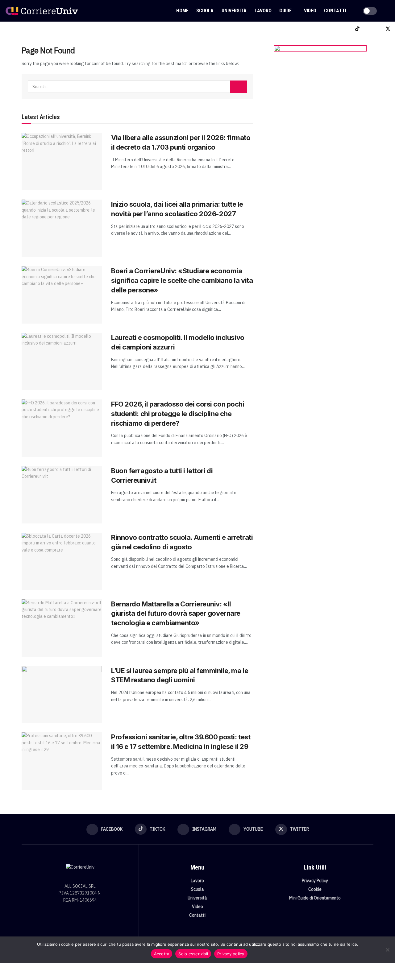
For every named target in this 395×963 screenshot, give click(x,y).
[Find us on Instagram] (367, 29)
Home (182, 11)
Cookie (315, 889)
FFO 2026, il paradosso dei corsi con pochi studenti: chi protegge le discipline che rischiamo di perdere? (177, 413)
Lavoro (263, 11)
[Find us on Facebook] (347, 29)
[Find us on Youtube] (377, 29)
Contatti (335, 11)
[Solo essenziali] (387, 950)
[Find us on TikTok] (357, 29)
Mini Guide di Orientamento (315, 898)
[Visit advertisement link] (320, 107)
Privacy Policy (315, 880)
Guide (285, 11)
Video (310, 11)
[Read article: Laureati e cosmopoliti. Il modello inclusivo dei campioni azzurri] (62, 361)
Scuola (205, 11)
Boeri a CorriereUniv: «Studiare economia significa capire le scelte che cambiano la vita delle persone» (182, 280)
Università (234, 11)
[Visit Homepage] (42, 10)
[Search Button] (387, 11)
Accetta (161, 953)
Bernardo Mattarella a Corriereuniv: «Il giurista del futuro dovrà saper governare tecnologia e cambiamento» (175, 613)
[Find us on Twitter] (387, 29)
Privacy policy (230, 953)
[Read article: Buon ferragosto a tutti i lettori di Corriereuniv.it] (62, 494)
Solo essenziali (193, 953)
